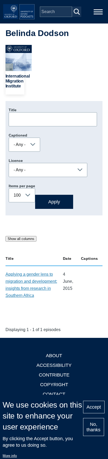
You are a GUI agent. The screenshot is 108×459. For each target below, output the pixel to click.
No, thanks (93, 427)
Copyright (54, 384)
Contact (54, 394)
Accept (94, 407)
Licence (16, 160)
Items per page (22, 186)
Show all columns (21, 239)
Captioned (18, 135)
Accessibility (54, 365)
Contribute (54, 375)
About (54, 355)
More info (10, 456)
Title (13, 110)
